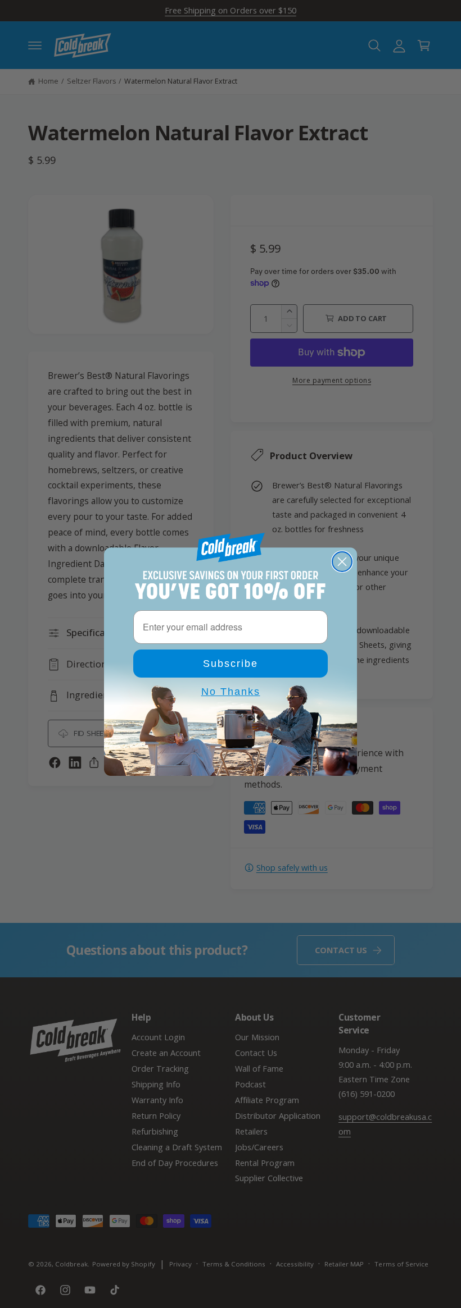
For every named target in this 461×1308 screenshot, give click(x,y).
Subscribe (230, 663)
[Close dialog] (342, 561)
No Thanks (230, 691)
